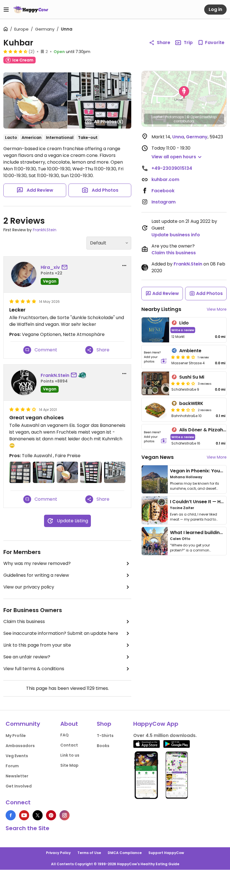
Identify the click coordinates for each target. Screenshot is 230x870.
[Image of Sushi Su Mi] (155, 383)
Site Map (69, 765)
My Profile (16, 735)
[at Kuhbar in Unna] (20, 472)
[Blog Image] (155, 479)
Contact (69, 745)
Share (163, 42)
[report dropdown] (124, 265)
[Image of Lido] (155, 329)
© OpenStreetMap (202, 117)
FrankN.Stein (44, 230)
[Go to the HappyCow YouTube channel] (24, 815)
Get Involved (19, 786)
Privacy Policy (58, 852)
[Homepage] (30, 9)
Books (103, 745)
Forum (12, 766)
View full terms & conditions (33, 668)
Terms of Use (89, 852)
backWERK (191, 403)
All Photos (108, 121)
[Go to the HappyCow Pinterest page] (51, 815)
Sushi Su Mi (191, 377)
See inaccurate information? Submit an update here (60, 633)
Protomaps (174, 117)
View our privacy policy (28, 587)
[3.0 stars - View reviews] (183, 409)
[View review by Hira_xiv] (23, 274)
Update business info (175, 235)
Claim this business (24, 621)
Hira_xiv (50, 267)
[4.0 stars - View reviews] (183, 357)
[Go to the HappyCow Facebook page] (11, 815)
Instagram (163, 202)
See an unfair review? (26, 657)
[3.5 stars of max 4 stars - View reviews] (183, 383)
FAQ (64, 735)
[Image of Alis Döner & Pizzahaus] (155, 436)
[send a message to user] (65, 267)
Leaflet (157, 117)
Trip (188, 42)
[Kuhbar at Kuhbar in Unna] (114, 472)
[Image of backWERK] (155, 410)
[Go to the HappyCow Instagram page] (64, 815)
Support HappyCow (166, 852)
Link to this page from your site (37, 645)
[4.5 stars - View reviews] (15, 51)
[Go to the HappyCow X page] (38, 815)
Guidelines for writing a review (36, 575)
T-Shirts (105, 735)
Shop (104, 724)
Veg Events (17, 756)
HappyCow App (155, 724)
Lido (184, 323)
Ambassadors (20, 745)
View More (217, 309)
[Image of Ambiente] (155, 357)
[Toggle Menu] (6, 9)
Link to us (69, 755)
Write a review (182, 330)
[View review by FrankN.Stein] (23, 382)
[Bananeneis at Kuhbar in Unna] (67, 472)
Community (23, 724)
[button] (184, 92)
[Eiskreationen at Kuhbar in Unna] (91, 472)
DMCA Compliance (125, 852)
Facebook (162, 190)
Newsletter (17, 776)
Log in (215, 9)
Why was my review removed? (37, 563)
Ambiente (190, 350)
